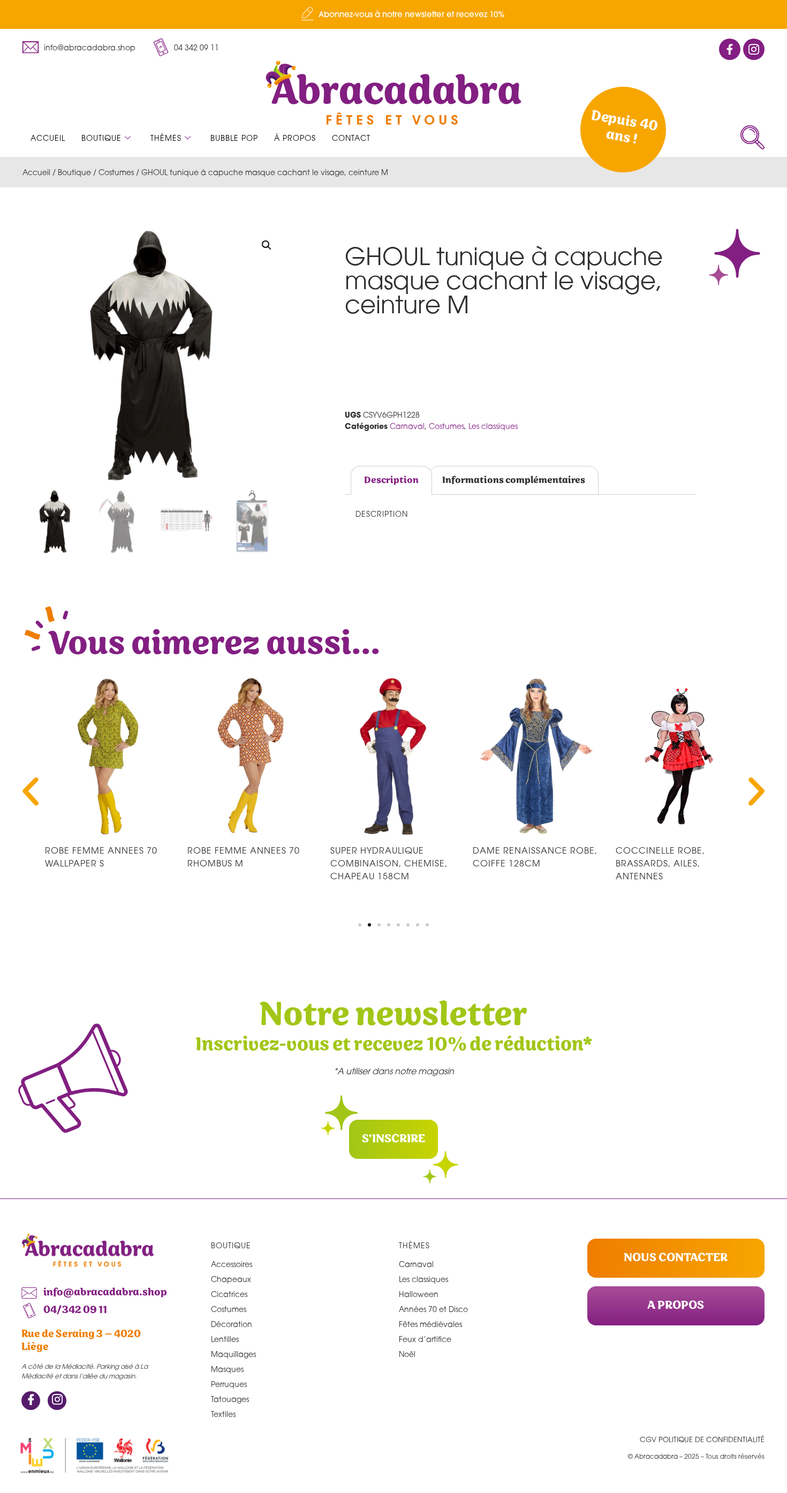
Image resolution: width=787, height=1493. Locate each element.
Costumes (116, 172)
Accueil (48, 137)
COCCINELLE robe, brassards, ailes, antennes (660, 863)
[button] (752, 137)
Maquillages (233, 1354)
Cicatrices (229, 1294)
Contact (351, 137)
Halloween (418, 1294)
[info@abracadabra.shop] (30, 47)
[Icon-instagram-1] (754, 49)
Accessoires (231, 1264)
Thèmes (165, 137)
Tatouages (230, 1399)
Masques (227, 1369)
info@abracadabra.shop (89, 47)
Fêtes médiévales (430, 1324)
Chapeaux (231, 1279)
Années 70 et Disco (433, 1309)
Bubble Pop (234, 137)
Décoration (231, 1324)
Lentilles (225, 1339)
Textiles (223, 1414)
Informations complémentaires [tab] (513, 480)
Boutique (101, 137)
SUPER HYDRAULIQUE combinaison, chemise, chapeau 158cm (389, 863)
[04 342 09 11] (161, 47)
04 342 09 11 (196, 47)
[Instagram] (57, 1400)
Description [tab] (391, 480)
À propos (295, 137)
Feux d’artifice (425, 1339)
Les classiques (493, 426)
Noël (407, 1354)
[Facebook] (30, 1400)
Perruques (229, 1384)
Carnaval (407, 426)
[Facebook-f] (729, 49)
